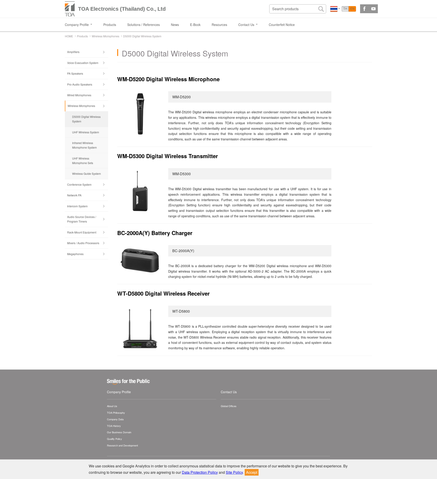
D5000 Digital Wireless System (86, 119)
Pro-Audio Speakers (79, 84)
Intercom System (77, 206)
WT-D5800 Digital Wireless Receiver (163, 293)
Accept (251, 472)
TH (345, 8)
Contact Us (229, 392)
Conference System (79, 184)
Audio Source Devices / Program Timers (81, 219)
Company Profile (119, 392)
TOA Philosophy (116, 412)
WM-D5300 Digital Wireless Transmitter (167, 156)
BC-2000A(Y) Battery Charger (154, 233)
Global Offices (228, 406)
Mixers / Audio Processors (83, 243)
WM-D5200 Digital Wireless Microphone (168, 79)
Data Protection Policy (200, 472)
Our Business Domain (119, 432)
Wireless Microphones (81, 106)
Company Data (115, 419)
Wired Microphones (79, 95)
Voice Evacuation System (82, 63)
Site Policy (234, 472)
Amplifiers (73, 52)
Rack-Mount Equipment (81, 232)
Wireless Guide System (86, 173)
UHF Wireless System (85, 132)
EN (352, 8)
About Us (112, 406)
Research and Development (122, 445)
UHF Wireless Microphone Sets (82, 160)
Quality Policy (114, 439)
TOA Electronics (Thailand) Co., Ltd (122, 9)
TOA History (114, 426)
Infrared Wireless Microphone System (84, 145)
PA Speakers (75, 73)
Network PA (74, 195)
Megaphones (75, 254)
